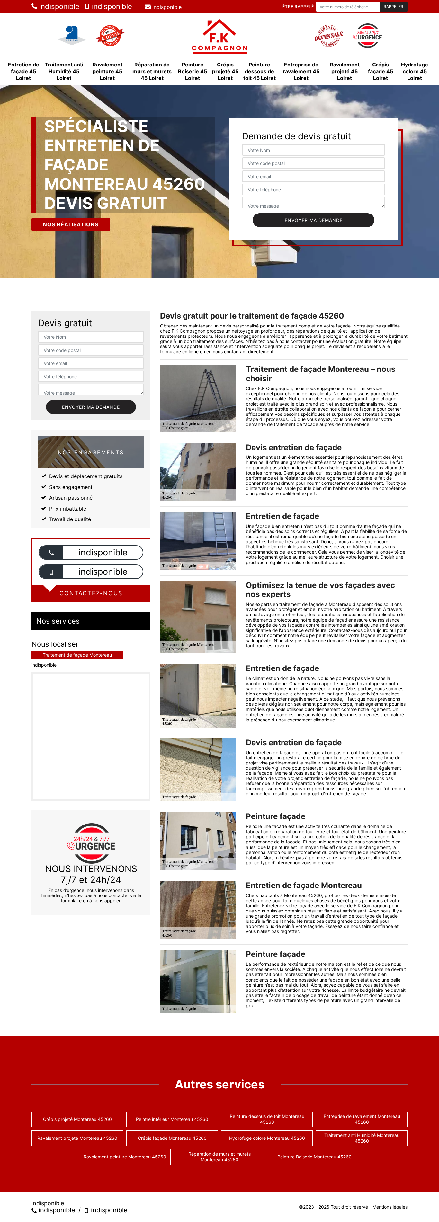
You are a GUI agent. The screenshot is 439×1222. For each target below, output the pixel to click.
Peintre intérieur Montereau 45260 (172, 1119)
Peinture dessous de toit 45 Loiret (259, 71)
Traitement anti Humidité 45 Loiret (64, 71)
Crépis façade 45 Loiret (380, 71)
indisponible (58, 6)
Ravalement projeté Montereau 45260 (77, 1138)
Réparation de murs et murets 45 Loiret (152, 71)
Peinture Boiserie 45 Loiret (192, 71)
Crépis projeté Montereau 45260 (77, 1119)
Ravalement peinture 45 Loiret (107, 71)
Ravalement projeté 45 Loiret (345, 71)
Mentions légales (390, 1206)
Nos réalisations (70, 224)
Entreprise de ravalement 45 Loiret (301, 71)
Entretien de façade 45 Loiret (23, 71)
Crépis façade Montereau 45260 (172, 1138)
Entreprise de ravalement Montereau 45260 (362, 1119)
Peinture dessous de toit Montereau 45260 (267, 1119)
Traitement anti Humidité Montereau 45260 (361, 1138)
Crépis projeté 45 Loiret (225, 71)
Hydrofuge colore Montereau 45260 (267, 1138)
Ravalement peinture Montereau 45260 (125, 1156)
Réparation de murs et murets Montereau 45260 (219, 1156)
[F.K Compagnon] (219, 36)
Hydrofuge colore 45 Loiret (414, 71)
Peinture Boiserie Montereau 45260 (314, 1156)
